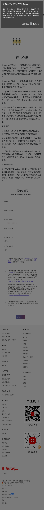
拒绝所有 (36, 24)
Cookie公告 (19, 13)
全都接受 (25, 24)
